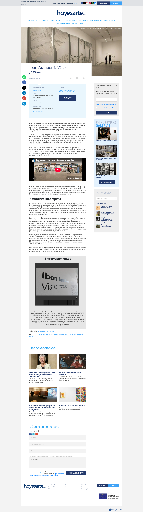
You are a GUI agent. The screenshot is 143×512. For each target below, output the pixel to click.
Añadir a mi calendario (68, 98)
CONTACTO (103, 3)
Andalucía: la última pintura (72, 405)
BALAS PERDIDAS (63, 23)
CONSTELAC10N (109, 21)
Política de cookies (86, 485)
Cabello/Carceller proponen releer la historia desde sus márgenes (42, 407)
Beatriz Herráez (42, 335)
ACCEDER (116, 3)
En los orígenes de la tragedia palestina (107, 225)
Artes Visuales (43, 331)
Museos (51, 331)
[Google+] (36, 434)
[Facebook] (30, 434)
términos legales (39, 472)
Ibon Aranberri (54, 335)
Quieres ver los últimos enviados (106, 104)
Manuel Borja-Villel (66, 335)
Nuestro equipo (85, 489)
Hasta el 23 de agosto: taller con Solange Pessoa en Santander (42, 374)
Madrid (71, 92)
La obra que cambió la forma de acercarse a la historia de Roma (107, 213)
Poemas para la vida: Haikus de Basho (107, 207)
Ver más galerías (106, 182)
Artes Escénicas (69, 489)
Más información (38, 112)
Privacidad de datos (86, 487)
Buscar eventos (101, 203)
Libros (50, 489)
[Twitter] (33, 434)
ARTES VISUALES (34, 21)
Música (66, 485)
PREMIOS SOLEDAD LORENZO (90, 21)
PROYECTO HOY (77, 23)
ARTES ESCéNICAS (70, 21)
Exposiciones (37, 90)
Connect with (34, 431)
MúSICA (58, 21)
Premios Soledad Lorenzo (55, 487)
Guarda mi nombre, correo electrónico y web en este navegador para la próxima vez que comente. (52, 456)
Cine (66, 487)
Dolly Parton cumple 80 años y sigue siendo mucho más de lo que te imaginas (107, 220)
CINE (52, 21)
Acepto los (36, 472)
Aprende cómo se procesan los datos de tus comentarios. (47, 474)
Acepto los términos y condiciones (107, 108)
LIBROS (45, 21)
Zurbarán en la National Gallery (70, 373)
